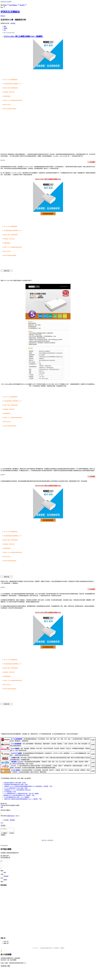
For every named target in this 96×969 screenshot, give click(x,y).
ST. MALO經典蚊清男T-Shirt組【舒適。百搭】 (16, 788)
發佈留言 (3, 834)
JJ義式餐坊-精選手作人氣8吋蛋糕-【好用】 (15, 782)
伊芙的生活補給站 (10, 11)
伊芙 (2, 807)
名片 (5, 30)
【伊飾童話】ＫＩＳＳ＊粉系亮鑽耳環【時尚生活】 (17, 790)
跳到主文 (3, 16)
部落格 (5, 28)
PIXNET (36, 948)
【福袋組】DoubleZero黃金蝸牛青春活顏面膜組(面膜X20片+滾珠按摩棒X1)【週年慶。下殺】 (28, 786)
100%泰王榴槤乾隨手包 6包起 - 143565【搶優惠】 (17, 797)
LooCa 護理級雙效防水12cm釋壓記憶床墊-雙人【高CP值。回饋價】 (21, 793)
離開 (9, 966)
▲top (2, 822)
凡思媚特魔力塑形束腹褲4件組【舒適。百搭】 (16, 784)
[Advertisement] (48, 139)
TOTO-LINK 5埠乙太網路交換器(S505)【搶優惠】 (24, 36)
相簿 (5, 26)
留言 (12, 815)
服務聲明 (62, 948)
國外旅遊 (12, 820)
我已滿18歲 (3, 966)
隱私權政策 (56, 948)
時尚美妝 (12, 23)
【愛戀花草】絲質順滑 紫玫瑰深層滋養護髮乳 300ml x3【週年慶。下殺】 (23, 799)
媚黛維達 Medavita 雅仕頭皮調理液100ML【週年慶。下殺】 (19, 795)
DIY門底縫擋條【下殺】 (10, 791)
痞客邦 (9, 815)
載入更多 (3, 825)
